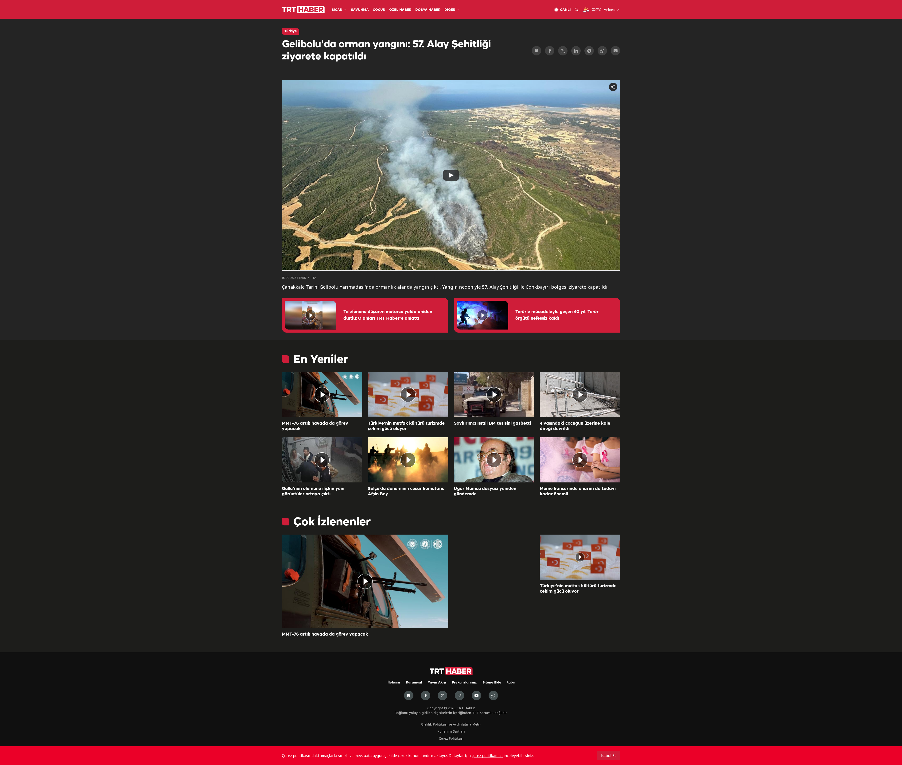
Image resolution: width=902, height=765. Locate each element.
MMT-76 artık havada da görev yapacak (315, 426)
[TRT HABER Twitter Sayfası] (442, 695)
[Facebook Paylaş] (549, 50)
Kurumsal (414, 682)
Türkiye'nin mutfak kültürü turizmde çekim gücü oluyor (406, 426)
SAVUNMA (360, 10)
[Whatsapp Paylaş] (602, 50)
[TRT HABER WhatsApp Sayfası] (493, 695)
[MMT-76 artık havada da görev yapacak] (322, 394)
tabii (511, 682)
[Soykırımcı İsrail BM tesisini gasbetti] (494, 394)
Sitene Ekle (491, 682)
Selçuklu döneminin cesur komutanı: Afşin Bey (406, 491)
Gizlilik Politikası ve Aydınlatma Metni (451, 724)
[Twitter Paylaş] (563, 50)
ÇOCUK (379, 10)
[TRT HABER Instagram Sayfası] (459, 695)
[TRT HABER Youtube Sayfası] (476, 695)
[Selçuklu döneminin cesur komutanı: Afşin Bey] (408, 459)
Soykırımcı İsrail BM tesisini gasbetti (492, 423)
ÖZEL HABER (400, 10)
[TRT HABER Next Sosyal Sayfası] (408, 695)
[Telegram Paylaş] (589, 50)
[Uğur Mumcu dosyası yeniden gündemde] (494, 459)
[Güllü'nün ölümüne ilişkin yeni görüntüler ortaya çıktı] (322, 459)
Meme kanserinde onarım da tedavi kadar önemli (578, 491)
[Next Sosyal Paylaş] (536, 50)
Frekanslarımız (464, 682)
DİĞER (449, 10)
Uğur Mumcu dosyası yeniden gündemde (485, 491)
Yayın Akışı (437, 682)
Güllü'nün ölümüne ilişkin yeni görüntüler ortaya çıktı (313, 491)
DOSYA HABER (427, 10)
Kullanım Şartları (451, 731)
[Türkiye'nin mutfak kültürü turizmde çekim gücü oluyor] (408, 394)
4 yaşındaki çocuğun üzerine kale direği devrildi (575, 426)
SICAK (337, 10)
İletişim (394, 682)
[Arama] (578, 10)
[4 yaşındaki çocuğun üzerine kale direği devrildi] (580, 394)
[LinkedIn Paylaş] (576, 50)
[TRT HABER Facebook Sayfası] (425, 695)
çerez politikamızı (487, 755)
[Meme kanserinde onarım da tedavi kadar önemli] (580, 459)
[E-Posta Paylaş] (615, 50)
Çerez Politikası (451, 738)
